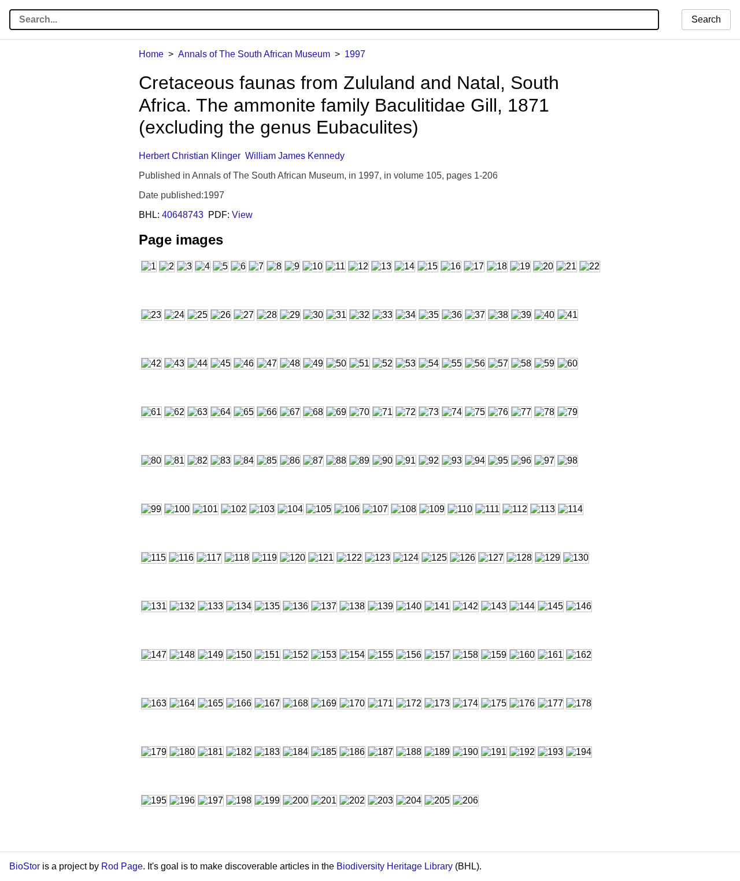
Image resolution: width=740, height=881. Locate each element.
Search (706, 19)
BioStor (24, 866)
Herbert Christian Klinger (189, 156)
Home (151, 54)
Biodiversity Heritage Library (394, 866)
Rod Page (122, 866)
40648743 (183, 215)
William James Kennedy (295, 156)
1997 (355, 54)
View (242, 215)
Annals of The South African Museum (254, 54)
